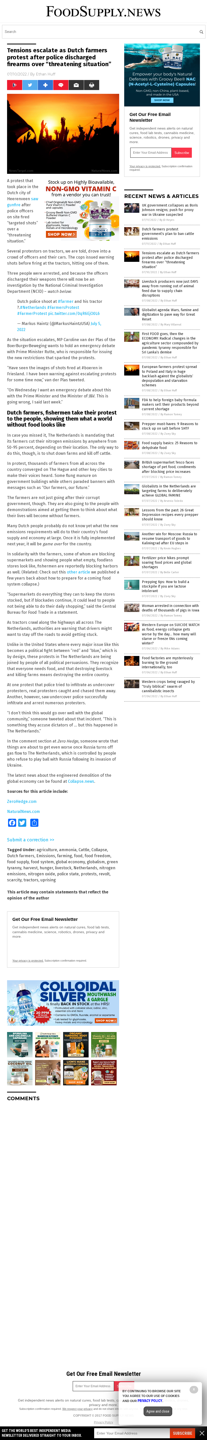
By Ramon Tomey (171, 414)
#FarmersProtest (63, 307)
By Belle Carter (169, 572)
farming (64, 855)
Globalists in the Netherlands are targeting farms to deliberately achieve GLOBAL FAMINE (169, 491)
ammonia (67, 849)
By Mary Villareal (171, 324)
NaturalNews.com (23, 811)
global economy (70, 861)
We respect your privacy (77, 1408)
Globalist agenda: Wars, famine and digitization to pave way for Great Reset (170, 314)
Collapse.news (81, 781)
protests (89, 874)
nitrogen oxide (41, 874)
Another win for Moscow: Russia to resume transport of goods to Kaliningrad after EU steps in (169, 538)
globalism (96, 861)
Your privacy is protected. (28, 960)
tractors (30, 880)
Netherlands (85, 868)
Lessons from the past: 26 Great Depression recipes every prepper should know (170, 514)
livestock (63, 868)
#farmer (65, 301)
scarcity (14, 880)
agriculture (47, 849)
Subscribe (182, 1433)
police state (68, 874)
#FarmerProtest (32, 313)
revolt (104, 874)
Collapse (99, 849)
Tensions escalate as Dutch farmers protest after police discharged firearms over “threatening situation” (170, 260)
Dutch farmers (20, 855)
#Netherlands (33, 307)
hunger (46, 868)
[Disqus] (63, 1168)
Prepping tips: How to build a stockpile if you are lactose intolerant (165, 586)
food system (42, 861)
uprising (48, 880)
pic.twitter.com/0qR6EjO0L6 (74, 313)
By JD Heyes (167, 220)
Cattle (84, 849)
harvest (30, 868)
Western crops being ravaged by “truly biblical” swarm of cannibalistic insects (168, 686)
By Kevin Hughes (170, 548)
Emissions (45, 855)
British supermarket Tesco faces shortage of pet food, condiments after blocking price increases (169, 467)
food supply (18, 861)
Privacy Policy (103, 1422)
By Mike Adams (170, 648)
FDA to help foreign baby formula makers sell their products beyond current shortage (170, 404)
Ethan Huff (45, 74)
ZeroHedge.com (22, 801)
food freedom (97, 855)
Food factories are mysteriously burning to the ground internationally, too (167, 662)
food (78, 855)
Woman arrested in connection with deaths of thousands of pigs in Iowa (170, 608)
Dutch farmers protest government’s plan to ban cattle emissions (168, 233)
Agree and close (157, 1411)
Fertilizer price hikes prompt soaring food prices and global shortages (167, 562)
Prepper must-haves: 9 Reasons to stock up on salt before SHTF (170, 426)
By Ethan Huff (168, 243)
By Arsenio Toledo (171, 501)
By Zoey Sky (168, 433)
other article (78, 572)
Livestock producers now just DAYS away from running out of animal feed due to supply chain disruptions (170, 288)
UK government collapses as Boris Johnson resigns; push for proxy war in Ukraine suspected (170, 210)
